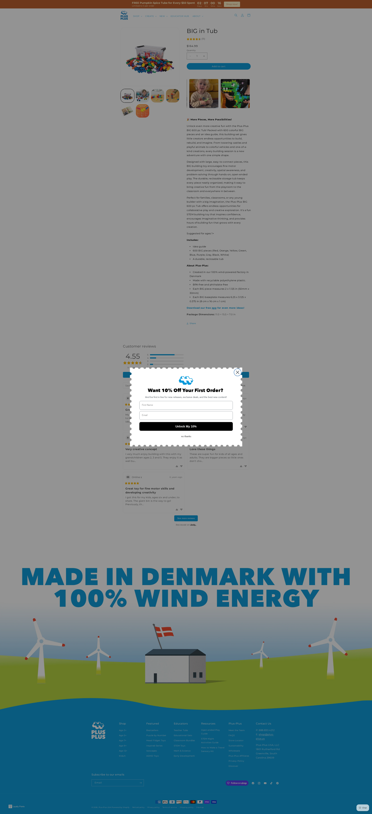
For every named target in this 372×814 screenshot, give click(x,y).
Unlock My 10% (186, 426)
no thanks (186, 436)
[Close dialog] (237, 372)
